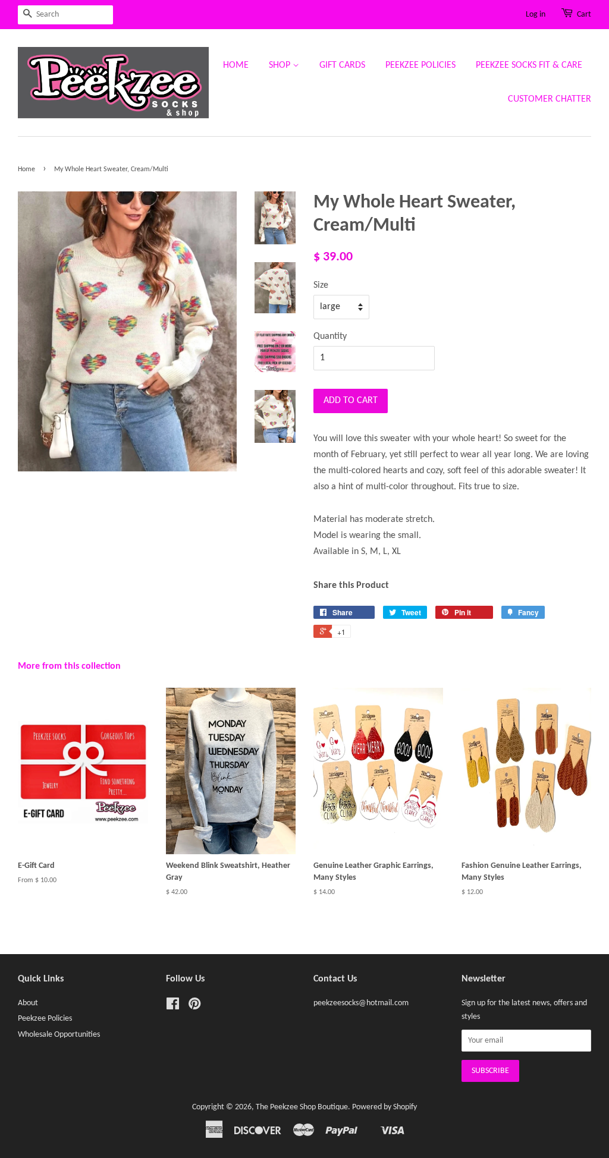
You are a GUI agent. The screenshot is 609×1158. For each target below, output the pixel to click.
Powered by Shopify (384, 1107)
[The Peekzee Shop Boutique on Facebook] (173, 1007)
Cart (584, 14)
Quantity (330, 336)
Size (320, 285)
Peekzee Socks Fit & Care (529, 65)
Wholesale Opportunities (59, 1035)
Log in (535, 14)
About (28, 1003)
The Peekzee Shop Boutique (302, 1107)
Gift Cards (342, 65)
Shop (281, 65)
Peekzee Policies (420, 65)
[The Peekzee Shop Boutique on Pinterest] (194, 1007)
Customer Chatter (549, 99)
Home (236, 65)
